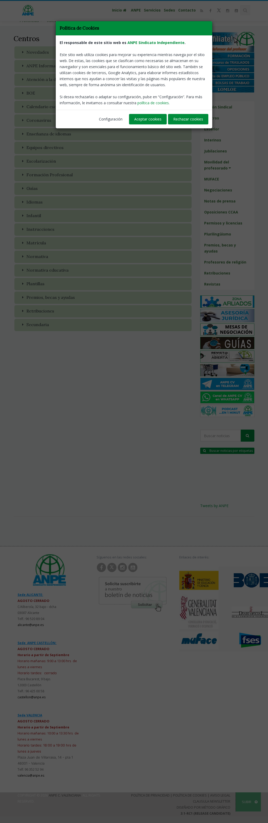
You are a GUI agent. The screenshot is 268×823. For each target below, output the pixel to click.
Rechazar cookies (188, 119)
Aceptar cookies (147, 119)
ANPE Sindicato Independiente (156, 42)
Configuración (110, 119)
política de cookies (153, 102)
